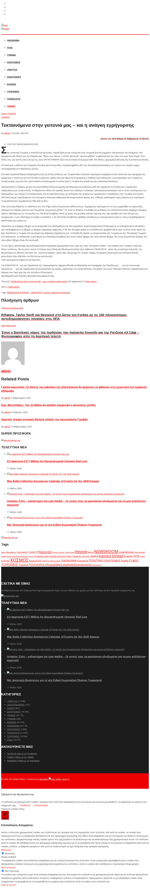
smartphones (126, 552)
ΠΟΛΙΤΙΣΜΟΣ (13, 62)
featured (45, 552)
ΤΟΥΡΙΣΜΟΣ (13, 91)
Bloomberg (11, 552)
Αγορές (53, 556)
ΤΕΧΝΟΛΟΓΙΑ (13, 98)
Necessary (10, 853)
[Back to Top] (2, 787)
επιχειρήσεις (53, 564)
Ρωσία (124, 560)
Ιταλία (142, 556)
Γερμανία (76, 556)
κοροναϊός (70, 564)
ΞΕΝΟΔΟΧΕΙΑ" (55, 561)
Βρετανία (61, 556)
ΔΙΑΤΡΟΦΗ (85, 556)
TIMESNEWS (13, 287)
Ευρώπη (128, 556)
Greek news (69, 552)
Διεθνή (94, 556)
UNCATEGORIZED (15, 704)
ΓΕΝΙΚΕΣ (11, 106)
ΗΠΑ (136, 556)
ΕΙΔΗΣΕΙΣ (105, 556)
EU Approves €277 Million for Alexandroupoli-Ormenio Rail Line (47, 461)
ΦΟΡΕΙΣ (40, 564)
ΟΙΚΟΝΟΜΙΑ (13, 40)
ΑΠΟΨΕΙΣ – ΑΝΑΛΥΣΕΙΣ (31, 292)
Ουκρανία (82, 560)
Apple (3, 552)
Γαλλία (69, 556)
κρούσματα (96, 565)
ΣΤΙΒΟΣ (134, 560)
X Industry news (41, 556)
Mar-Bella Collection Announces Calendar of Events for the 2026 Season (53, 481)
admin (7, 133)
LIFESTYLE (12, 69)
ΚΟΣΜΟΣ (11, 84)
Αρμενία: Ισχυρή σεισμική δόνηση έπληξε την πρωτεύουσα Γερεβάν (44, 419)
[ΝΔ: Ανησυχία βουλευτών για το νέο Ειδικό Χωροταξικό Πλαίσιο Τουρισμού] (45, 517)
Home (4, 113)
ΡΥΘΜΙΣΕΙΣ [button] (25, 805)
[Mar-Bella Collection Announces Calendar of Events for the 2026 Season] (43, 474)
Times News (91, 281)
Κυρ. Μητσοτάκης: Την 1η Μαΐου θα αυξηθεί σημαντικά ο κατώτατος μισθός (48, 405)
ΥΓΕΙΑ (10, 47)
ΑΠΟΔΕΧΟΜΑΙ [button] (41, 805)
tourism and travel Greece (17, 556)
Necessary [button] (6, 849)
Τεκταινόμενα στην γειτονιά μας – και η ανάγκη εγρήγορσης (38, 281)
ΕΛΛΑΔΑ (117, 556)
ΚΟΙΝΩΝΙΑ (5, 561)
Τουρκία (23, 564)
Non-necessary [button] (8, 867)
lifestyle (81, 551)
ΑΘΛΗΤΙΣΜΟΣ (14, 77)
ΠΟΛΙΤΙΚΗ (96, 560)
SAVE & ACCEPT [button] (9, 885)
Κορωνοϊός (35, 560)
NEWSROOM (13, 292)
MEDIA (90, 552)
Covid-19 (33, 552)
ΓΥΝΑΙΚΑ (11, 55)
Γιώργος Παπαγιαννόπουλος (56, 292)
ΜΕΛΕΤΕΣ (45, 561)
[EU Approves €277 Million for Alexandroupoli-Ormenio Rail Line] (38, 454)
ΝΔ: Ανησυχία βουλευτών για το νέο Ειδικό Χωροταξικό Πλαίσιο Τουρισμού (54, 524)
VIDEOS (10, 708)
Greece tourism (58, 552)
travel (31, 556)
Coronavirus (22, 552)
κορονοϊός (85, 564)
